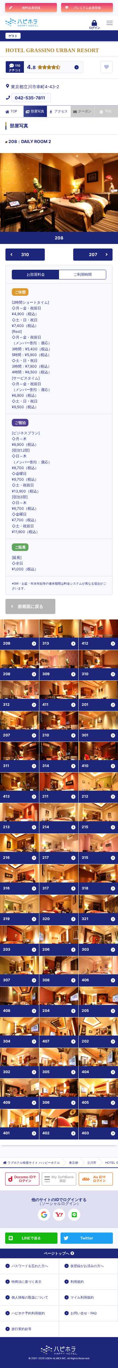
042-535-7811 (30, 97)
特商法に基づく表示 (26, 1282)
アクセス (61, 111)
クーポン (84, 111)
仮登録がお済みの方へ (87, 1266)
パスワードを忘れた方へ (29, 1266)
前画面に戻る (30, 606)
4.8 (31, 67)
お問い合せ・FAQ (83, 1313)
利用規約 (77, 1282)
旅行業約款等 (21, 1329)
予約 (108, 111)
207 (93, 254)
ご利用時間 (83, 274)
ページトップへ (56, 1253)
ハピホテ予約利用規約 (28, 1313)
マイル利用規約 (82, 1297)
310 (25, 254)
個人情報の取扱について (29, 1297)
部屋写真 (37, 111)
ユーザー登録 (32, 36)
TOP (14, 111)
